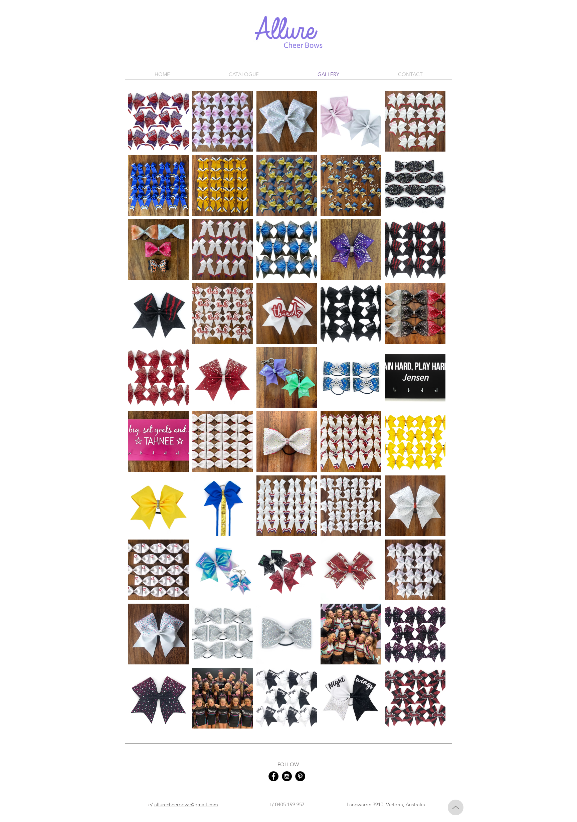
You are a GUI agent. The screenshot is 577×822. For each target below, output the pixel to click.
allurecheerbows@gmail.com (186, 804)
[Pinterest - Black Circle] (300, 776)
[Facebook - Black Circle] (273, 776)
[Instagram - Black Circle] (287, 776)
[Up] (455, 807)
